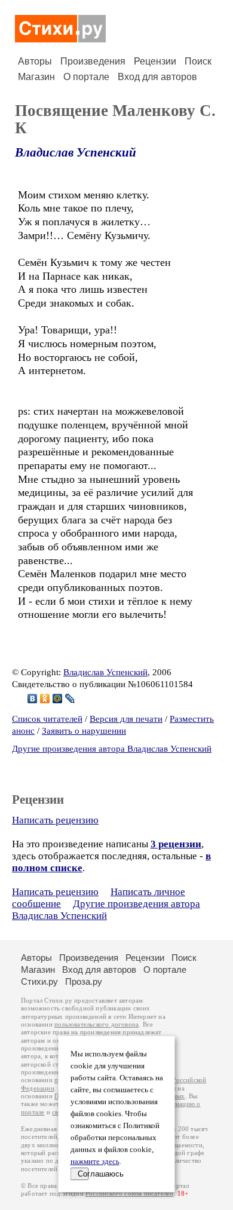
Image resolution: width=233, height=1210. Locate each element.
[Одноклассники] (45, 698)
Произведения (92, 61)
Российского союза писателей (129, 1193)
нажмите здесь (94, 1161)
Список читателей (47, 719)
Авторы (35, 61)
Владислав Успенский (75, 152)
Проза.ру (83, 981)
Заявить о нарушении (84, 731)
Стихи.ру (39, 981)
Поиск (198, 61)
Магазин (36, 77)
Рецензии (155, 61)
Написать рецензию (55, 820)
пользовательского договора (96, 1024)
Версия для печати (126, 719)
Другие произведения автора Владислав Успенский (111, 748)
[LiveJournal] (70, 698)
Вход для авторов (157, 77)
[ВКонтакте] (32, 698)
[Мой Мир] (57, 698)
